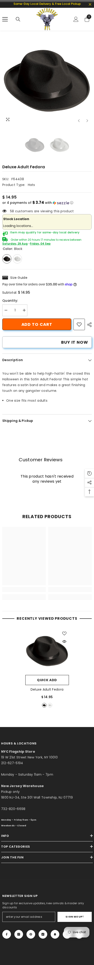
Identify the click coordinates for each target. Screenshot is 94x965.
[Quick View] (64, 641)
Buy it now (74, 342)
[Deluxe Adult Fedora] (47, 651)
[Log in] (75, 19)
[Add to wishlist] (64, 633)
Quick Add (47, 680)
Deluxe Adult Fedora (47, 689)
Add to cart (36, 324)
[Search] (18, 19)
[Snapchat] (55, 934)
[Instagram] (18, 934)
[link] (79, 324)
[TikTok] (43, 934)
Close (90, 4)
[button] (79, 121)
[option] (47, 80)
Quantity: (10, 300)
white (50, 705)
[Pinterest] (30, 934)
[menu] (5, 19)
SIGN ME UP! (74, 916)
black (44, 705)
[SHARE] (88, 324)
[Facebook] (6, 934)
